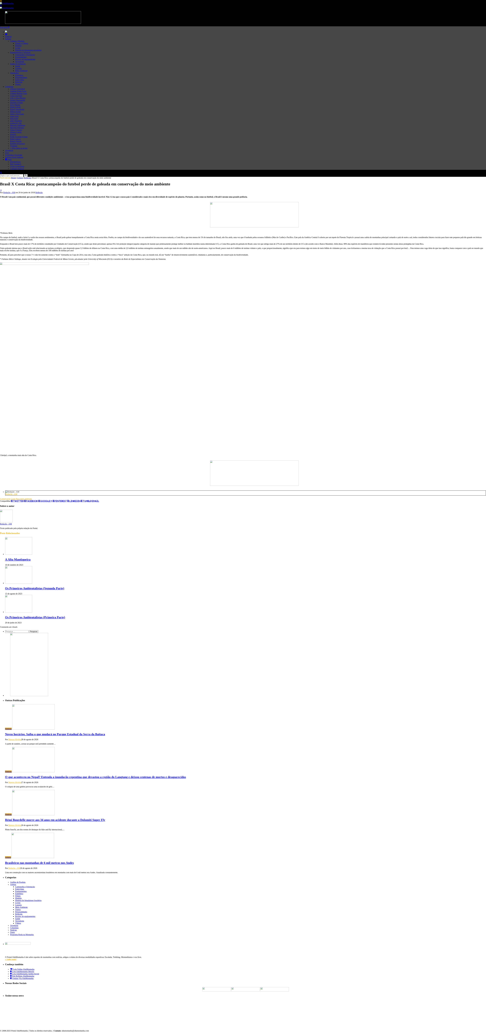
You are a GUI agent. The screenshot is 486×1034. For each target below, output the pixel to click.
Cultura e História (17, 41)
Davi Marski (15, 105)
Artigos (8, 39)
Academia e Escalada (13, 155)
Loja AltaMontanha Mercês (23, 971)
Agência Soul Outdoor (14, 157)
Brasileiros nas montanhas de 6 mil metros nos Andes (39, 862)
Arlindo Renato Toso (18, 93)
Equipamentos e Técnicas (20, 52)
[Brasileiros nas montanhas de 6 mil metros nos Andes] (33, 857)
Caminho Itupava (17, 169)
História (18, 46)
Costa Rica (15, 499)
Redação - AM (9, 192)
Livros (17, 48)
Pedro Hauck (15, 139)
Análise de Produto (17, 882)
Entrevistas (19, 80)
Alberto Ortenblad (17, 89)
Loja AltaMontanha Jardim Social (25, 974)
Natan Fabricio (16, 130)
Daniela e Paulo (16, 102)
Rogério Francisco (17, 143)
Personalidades (21, 77)
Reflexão (18, 82)
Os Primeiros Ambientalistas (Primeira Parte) (35, 617)
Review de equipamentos (25, 59)
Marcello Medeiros (17, 125)
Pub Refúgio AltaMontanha (23, 976)
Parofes (13, 134)
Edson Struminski (17, 109)
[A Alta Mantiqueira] (18, 554)
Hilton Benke (15, 112)
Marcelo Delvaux (17, 128)
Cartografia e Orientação (25, 55)
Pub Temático (15, 164)
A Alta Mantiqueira (18, 559)
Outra (12, 932)
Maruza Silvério (14, 739)
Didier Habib (15, 107)
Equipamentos (21, 57)
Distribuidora (15, 162)
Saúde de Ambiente (18, 64)
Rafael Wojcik (16, 141)
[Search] (1, 6)
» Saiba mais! (10, 959)
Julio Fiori (14, 118)
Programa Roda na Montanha (22, 935)
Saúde (17, 66)
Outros (18, 84)
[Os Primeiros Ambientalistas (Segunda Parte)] (18, 583)
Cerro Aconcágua (17, 166)
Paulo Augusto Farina (18, 137)
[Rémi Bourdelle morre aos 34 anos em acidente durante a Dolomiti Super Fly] (33, 814)
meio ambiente (26, 499)
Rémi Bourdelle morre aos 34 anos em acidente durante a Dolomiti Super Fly (55, 820)
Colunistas (9, 87)
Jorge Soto (14, 116)
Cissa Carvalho (16, 96)
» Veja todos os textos (18, 148)
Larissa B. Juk (16, 123)
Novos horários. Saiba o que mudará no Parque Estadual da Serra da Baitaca (55, 734)
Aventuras (9, 150)
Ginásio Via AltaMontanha (23, 978)
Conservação (5, 499)
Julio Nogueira (16, 121)
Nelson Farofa (16, 132)
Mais (9, 159)
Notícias (8, 36)
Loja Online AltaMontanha (23, 969)
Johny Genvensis (17, 114)
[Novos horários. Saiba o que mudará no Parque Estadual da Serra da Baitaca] (33, 729)
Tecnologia (19, 61)
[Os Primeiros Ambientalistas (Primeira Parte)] (18, 612)
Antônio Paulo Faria (18, 91)
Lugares (18, 68)
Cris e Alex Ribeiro (18, 98)
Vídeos (18, 923)
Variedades (14, 73)
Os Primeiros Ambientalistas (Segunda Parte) (34, 588)
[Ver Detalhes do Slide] (254, 227)
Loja (7, 153)
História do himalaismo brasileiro (28, 50)
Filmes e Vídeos (21, 43)
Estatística (19, 75)
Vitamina (13, 146)
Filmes (18, 896)
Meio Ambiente (21, 71)
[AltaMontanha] (7, 3)
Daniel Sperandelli (17, 100)
